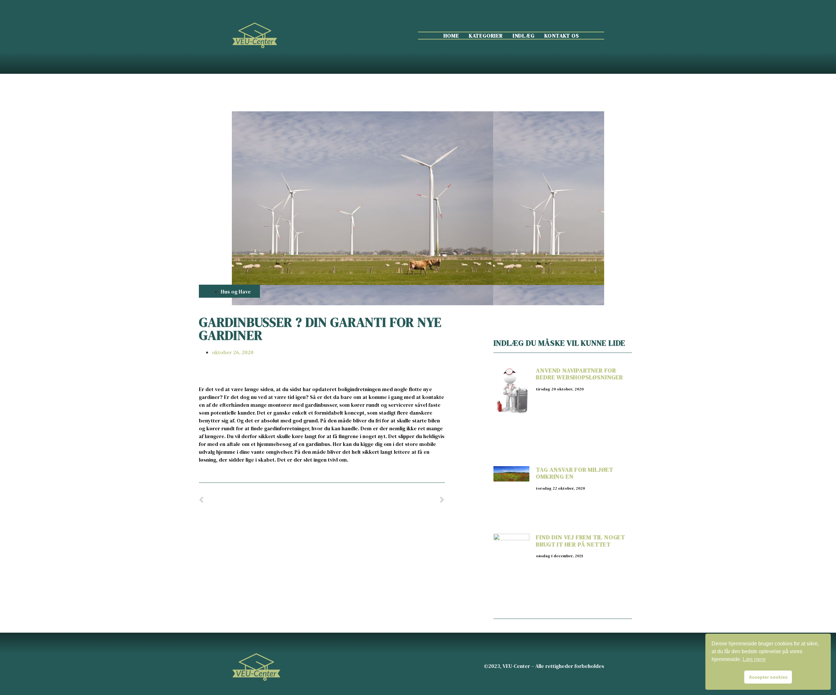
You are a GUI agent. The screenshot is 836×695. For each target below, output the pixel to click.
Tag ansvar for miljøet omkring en (574, 473)
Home (451, 35)
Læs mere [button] (754, 659)
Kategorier (486, 35)
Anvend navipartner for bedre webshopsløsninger (579, 374)
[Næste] (383, 500)
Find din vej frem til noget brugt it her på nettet (580, 540)
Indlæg (524, 35)
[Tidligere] (260, 500)
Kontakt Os (561, 35)
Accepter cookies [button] (768, 677)
